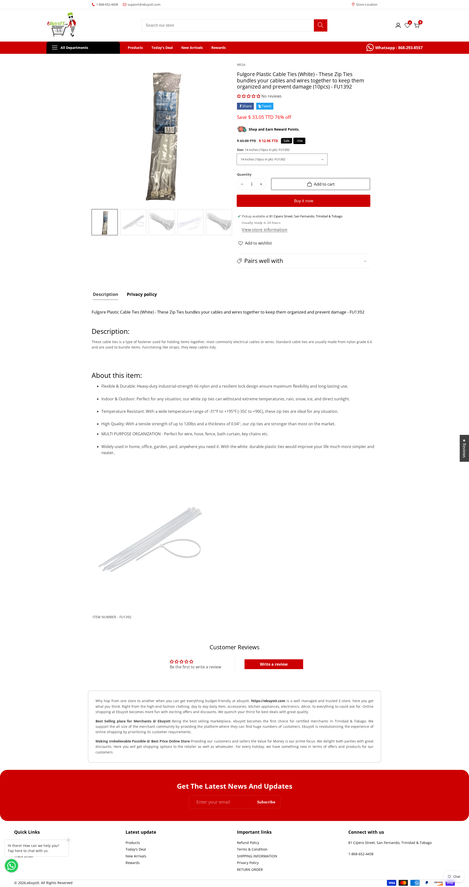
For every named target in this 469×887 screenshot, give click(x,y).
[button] (248, 96)
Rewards (218, 47)
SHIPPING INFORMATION (257, 856)
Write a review (274, 664)
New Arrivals (192, 47)
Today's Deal (162, 47)
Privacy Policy (248, 862)
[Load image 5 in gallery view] (219, 222)
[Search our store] (320, 25)
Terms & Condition (252, 849)
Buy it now (303, 200)
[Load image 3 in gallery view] (162, 222)
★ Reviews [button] (464, 448)
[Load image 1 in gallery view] (105, 222)
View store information (264, 229)
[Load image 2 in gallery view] (133, 222)
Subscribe (266, 802)
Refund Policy (248, 842)
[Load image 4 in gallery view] (190, 222)
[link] (394, 48)
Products (135, 47)
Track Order (24, 856)
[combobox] (234, 25)
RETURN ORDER (250, 869)
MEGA (241, 64)
